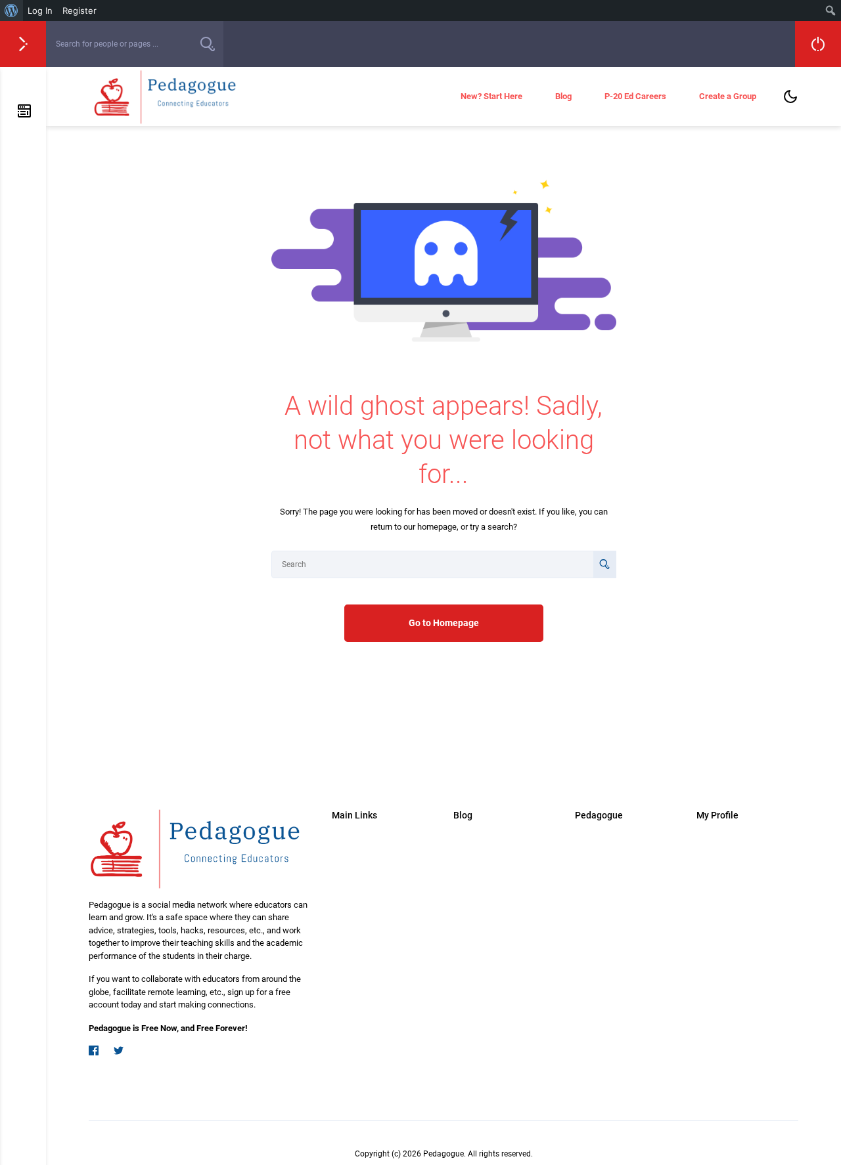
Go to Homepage (444, 623)
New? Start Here (491, 96)
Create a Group (727, 96)
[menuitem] (11, 10)
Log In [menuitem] (40, 10)
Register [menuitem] (79, 10)
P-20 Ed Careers (635, 96)
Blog (563, 96)
